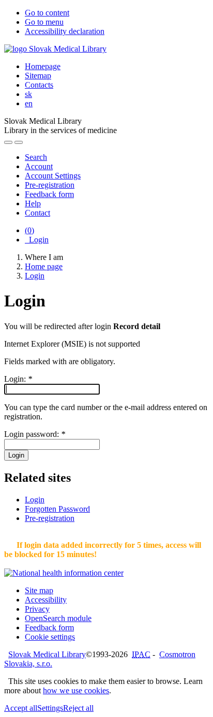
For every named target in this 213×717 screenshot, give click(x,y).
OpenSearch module (58, 618)
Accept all (20, 708)
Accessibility (46, 599)
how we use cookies (76, 690)
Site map (39, 590)
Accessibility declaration (64, 31)
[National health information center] (64, 572)
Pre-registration (49, 185)
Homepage (42, 66)
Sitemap (38, 75)
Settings (50, 708)
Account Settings (53, 175)
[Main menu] (18, 142)
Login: (18, 378)
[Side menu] (8, 142)
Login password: (34, 434)
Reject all (78, 708)
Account (39, 166)
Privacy (37, 609)
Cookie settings (50, 636)
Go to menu (44, 22)
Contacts (39, 84)
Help (33, 203)
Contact (37, 212)
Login (37, 239)
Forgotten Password (57, 508)
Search (36, 157)
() (29, 230)
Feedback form (49, 194)
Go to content (47, 12)
